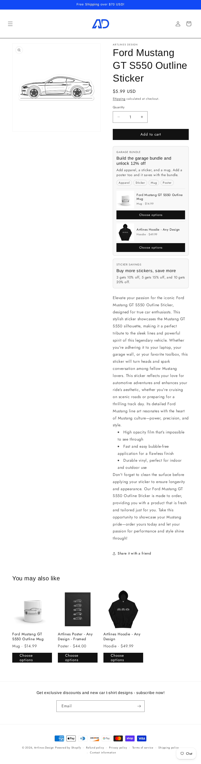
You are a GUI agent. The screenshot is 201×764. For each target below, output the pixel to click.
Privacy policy (118, 748)
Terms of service (142, 748)
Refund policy (95, 748)
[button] (10, 23)
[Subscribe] (139, 706)
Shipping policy (168, 748)
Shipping (119, 99)
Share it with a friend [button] (134, 553)
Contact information (103, 752)
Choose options (151, 215)
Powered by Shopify (68, 748)
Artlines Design (44, 748)
